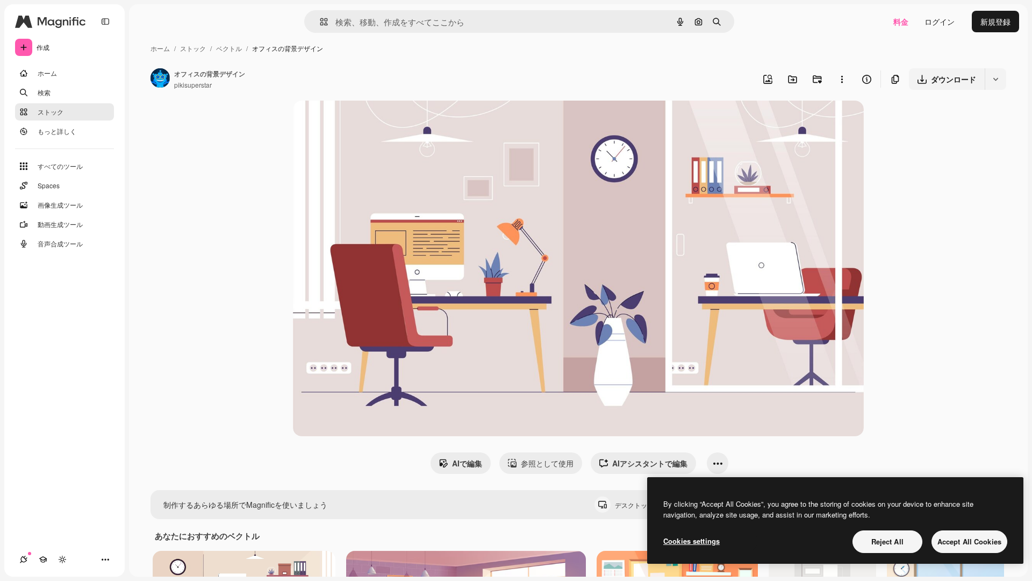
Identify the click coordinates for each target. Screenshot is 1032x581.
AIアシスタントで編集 (649, 463)
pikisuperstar (193, 84)
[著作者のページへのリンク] (160, 79)
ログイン (939, 21)
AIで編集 (467, 463)
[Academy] (43, 559)
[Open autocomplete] (319, 22)
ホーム (160, 48)
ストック (193, 48)
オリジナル (367, 121)
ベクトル (229, 48)
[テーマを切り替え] (62, 559)
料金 (900, 21)
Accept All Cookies (969, 541)
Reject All (887, 541)
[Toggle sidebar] (105, 21)
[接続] (23, 559)
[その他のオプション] (841, 79)
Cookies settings (691, 541)
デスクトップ (643, 504)
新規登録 (995, 21)
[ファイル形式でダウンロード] (995, 79)
